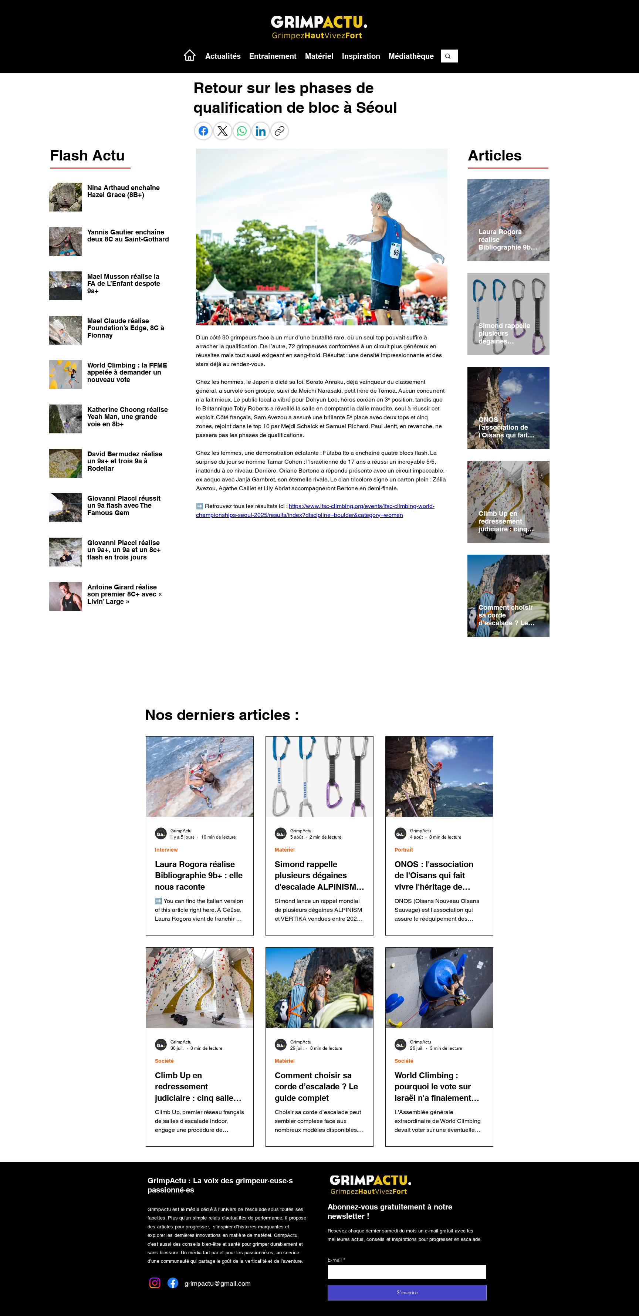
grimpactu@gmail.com (218, 1283)
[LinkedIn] (260, 130)
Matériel (285, 850)
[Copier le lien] (279, 130)
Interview (166, 850)
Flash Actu (87, 155)
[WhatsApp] (241, 130)
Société (164, 1061)
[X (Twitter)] (222, 130)
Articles (495, 155)
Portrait (404, 850)
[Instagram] (155, 1283)
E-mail (335, 1259)
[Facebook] (203, 130)
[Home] (190, 54)
